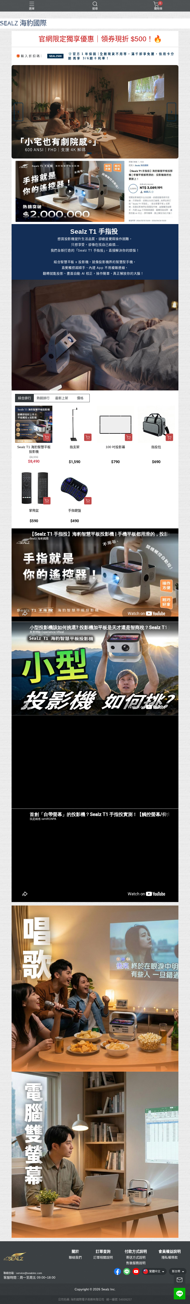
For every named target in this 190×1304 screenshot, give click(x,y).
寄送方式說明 (136, 1257)
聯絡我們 (75, 1257)
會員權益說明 (169, 1251)
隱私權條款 (170, 1257)
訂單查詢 (103, 1251)
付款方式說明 (136, 1251)
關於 (75, 1251)
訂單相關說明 (103, 1257)
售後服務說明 (136, 1263)
